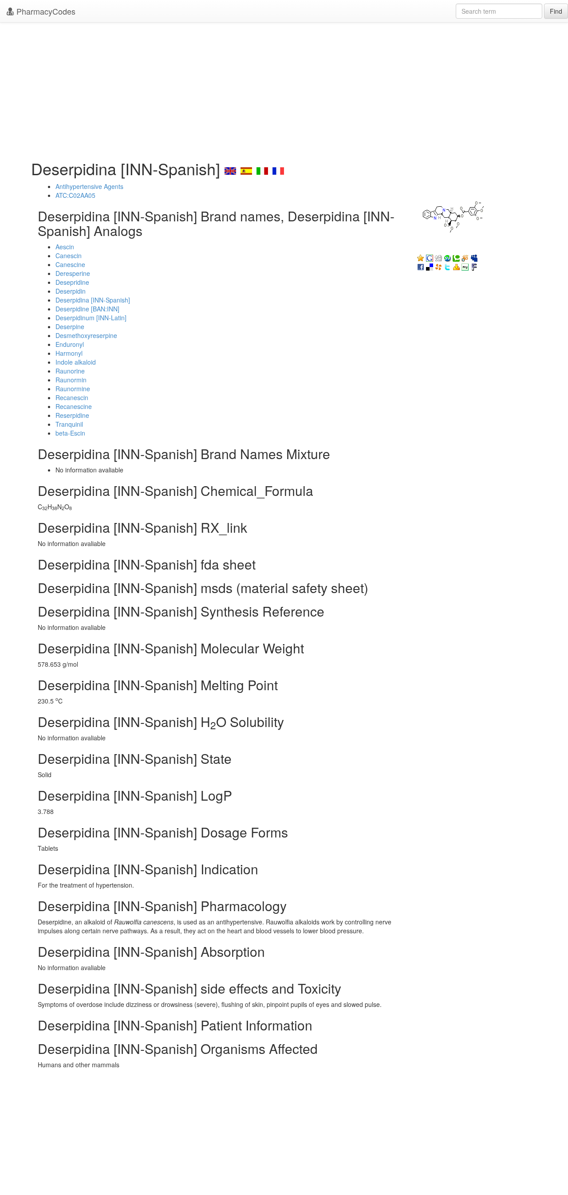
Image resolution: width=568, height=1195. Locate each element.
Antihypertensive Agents (89, 186)
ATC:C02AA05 (75, 195)
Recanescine (73, 406)
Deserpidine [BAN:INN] (87, 308)
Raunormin (71, 379)
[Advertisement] (284, 89)
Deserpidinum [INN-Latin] (90, 317)
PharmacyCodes (44, 11)
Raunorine (70, 370)
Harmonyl (69, 353)
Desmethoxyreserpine (86, 335)
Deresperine (72, 273)
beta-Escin (70, 432)
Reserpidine (72, 415)
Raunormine (72, 388)
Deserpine (69, 326)
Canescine (70, 264)
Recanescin (71, 397)
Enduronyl (69, 344)
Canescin (68, 255)
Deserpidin (70, 291)
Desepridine (72, 282)
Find (556, 11)
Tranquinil (69, 424)
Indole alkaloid (75, 362)
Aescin (64, 246)
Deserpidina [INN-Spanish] (92, 299)
